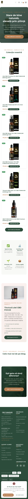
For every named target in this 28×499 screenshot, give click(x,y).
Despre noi (19, 449)
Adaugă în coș (13, 80)
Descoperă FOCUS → (13, 337)
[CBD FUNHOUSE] (2, 2)
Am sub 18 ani (20, 495)
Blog (17, 456)
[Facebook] (17, 465)
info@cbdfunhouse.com (7, 438)
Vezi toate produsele (14, 229)
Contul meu (4, 457)
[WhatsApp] (24, 465)
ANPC (17, 427)
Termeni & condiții (20, 423)
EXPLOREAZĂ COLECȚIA (14, 36)
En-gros (18, 425)
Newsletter (19, 458)
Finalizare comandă (6, 455)
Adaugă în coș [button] (14, 137)
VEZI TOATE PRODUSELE (14, 389)
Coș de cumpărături (6, 452)
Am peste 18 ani (8, 495)
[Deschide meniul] (26, 2)
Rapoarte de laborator (6, 459)
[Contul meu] (19, 2)
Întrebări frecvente (6, 448)
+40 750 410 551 (5, 440)
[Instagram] (20, 465)
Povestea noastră (20, 451)
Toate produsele (20, 454)
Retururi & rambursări (21, 416)
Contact (3, 450)
